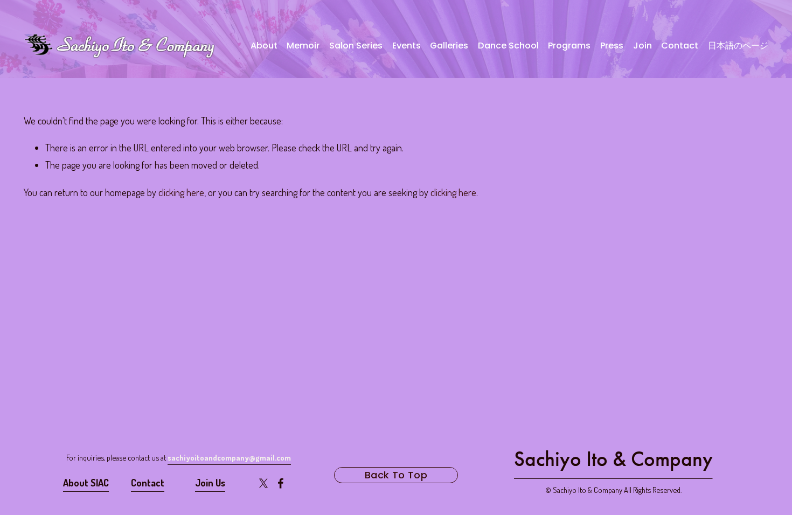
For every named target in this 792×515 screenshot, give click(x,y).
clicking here (181, 192)
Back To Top (396, 475)
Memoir (303, 45)
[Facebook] (280, 483)
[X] (263, 483)
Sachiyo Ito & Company (613, 459)
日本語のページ (738, 45)
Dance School (508, 45)
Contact (679, 45)
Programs (569, 45)
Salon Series (356, 45)
